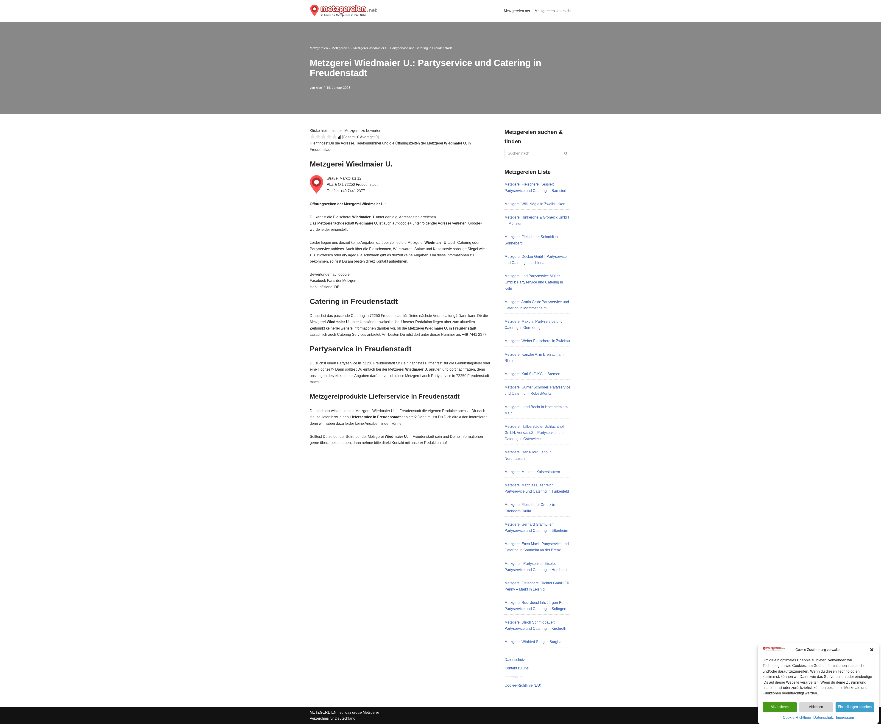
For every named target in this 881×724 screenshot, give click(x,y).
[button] (872, 649)
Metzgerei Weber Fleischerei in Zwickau (537, 341)
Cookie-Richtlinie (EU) (523, 685)
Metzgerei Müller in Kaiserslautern (532, 472)
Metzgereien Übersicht (553, 11)
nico (319, 87)
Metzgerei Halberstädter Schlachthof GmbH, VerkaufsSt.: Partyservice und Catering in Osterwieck (535, 432)
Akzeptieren (780, 707)
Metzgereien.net (517, 11)
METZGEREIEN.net (326, 712)
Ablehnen (816, 707)
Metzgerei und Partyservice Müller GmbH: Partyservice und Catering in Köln (534, 282)
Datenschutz (823, 717)
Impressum (845, 717)
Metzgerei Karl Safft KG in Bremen (532, 374)
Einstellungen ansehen (855, 707)
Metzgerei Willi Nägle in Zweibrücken (535, 204)
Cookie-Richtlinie (797, 717)
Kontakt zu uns (517, 668)
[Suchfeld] (566, 153)
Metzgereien (319, 48)
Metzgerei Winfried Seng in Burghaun (535, 642)
